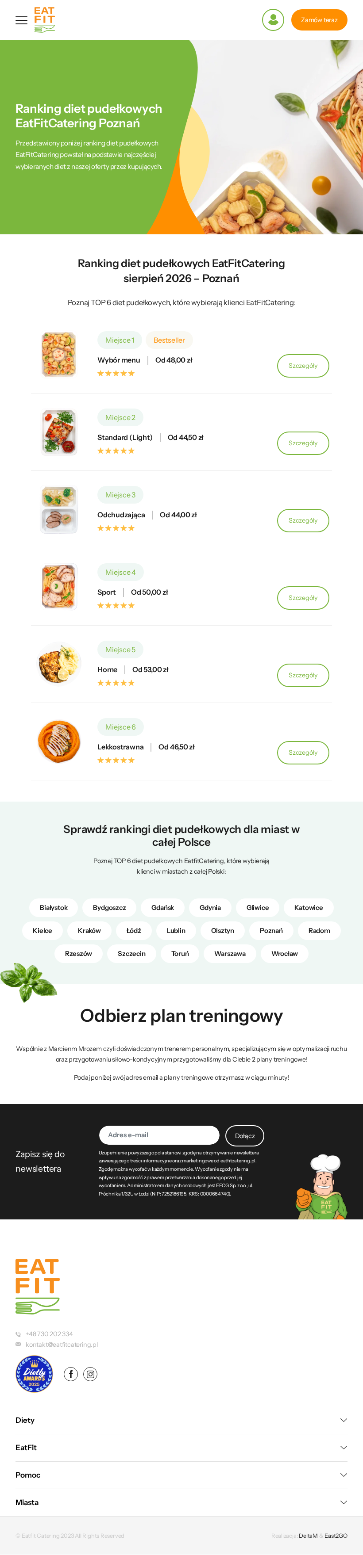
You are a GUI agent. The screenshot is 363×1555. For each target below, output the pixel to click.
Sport (106, 592)
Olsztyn (223, 930)
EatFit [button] (26, 1447)
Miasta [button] (27, 1502)
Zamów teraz (319, 20)
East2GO (336, 1535)
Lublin (176, 930)
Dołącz (245, 1136)
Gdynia (210, 907)
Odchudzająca (121, 515)
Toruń (180, 953)
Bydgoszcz (109, 907)
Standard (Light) (125, 437)
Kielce (42, 930)
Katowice (308, 907)
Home (107, 669)
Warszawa (229, 953)
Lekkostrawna (120, 747)
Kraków (89, 930)
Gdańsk (162, 907)
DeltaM (308, 1535)
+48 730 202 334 (49, 1334)
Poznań (271, 930)
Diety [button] (25, 1420)
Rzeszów (79, 953)
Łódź (134, 930)
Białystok (53, 907)
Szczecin (131, 953)
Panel (273, 20)
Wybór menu (118, 360)
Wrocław (284, 953)
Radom (319, 930)
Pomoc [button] (27, 1475)
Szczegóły (309, 369)
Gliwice (258, 907)
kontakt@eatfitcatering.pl (62, 1345)
